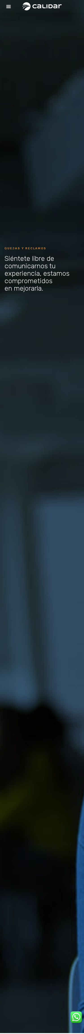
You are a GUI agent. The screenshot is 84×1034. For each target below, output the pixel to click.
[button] (8, 6)
